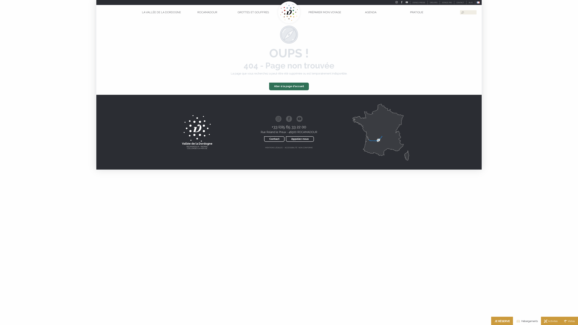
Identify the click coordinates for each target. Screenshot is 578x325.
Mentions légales (274, 148)
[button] (478, 2)
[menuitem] (161, 12)
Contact (274, 139)
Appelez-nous (300, 139)
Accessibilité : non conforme (299, 148)
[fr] (478, 2)
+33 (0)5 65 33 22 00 (289, 127)
